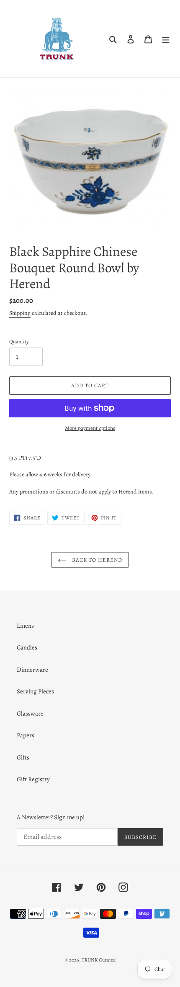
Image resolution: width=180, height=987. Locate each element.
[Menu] (166, 39)
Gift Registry (33, 779)
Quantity (19, 341)
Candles (27, 647)
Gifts (23, 757)
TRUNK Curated (99, 959)
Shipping (20, 313)
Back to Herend (96, 559)
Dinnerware (32, 669)
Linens (25, 625)
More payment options (90, 428)
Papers (25, 735)
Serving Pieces (35, 691)
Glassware (30, 713)
